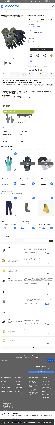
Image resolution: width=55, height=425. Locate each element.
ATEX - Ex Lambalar (32, 389)
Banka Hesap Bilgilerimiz (47, 394)
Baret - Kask (3, 379)
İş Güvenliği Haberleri (46, 395)
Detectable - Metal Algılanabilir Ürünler (32, 382)
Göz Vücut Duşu (18, 391)
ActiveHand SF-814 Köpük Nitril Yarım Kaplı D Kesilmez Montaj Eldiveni (9, 179)
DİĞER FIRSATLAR (5, 193)
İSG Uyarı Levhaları (18, 390)
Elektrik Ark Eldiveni (42, 15)
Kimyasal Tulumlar (18, 387)
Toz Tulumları (17, 388)
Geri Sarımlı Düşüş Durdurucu (6, 391)
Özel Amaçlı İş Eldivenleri (31, 15)
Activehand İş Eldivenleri (6, 177)
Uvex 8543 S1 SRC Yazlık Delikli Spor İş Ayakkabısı (15, 281)
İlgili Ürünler (37, 149)
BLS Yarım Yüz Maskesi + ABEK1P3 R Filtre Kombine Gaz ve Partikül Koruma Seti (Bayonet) (15, 312)
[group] (13, 38)
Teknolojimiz (44, 391)
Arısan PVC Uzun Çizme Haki (26, 223)
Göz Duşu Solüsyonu (5, 390)
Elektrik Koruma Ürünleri (33, 379)
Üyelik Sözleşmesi (45, 381)
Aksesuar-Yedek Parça (20, 149)
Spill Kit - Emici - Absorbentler (7, 388)
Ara (51, 240)
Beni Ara (51, 74)
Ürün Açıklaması (4, 74)
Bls (39, 221)
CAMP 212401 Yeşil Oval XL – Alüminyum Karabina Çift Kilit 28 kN (14, 250)
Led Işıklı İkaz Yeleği (11, 331)
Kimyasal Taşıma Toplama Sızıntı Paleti (34, 394)
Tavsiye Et (38, 66)
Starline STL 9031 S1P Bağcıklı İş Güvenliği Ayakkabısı (14, 261)
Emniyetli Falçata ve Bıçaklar (34, 383)
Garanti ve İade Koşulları (47, 388)
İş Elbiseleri (17, 379)
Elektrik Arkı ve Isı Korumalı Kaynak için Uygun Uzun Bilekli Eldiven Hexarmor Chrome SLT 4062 (45, 179)
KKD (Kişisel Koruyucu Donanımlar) (13, 15)
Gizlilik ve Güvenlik (45, 384)
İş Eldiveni (23, 15)
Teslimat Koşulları (45, 379)
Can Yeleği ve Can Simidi (33, 392)
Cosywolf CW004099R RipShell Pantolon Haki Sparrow (14, 292)
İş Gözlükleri (17, 382)
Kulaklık (2, 384)
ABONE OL (50, 360)
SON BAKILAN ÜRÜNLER (16, 193)
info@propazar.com (7, 410)
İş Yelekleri (17, 385)
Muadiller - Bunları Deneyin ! (7, 149)
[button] (13, 58)
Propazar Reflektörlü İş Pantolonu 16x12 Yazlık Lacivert (9, 224)
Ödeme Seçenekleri (13, 74)
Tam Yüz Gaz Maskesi (5, 385)
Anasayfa (3, 15)
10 (28, 347)
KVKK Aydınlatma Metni (46, 390)
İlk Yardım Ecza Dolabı (5, 393)
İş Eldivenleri (17, 384)
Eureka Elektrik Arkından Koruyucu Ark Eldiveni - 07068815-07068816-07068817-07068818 (27, 179)
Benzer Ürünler (30, 149)
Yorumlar (24, 74)
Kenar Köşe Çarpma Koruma (34, 390)
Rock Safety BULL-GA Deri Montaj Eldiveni (14, 301)
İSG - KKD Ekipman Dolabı (34, 387)
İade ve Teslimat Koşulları (40, 74)
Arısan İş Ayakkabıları (24, 221)
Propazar (4, 221)
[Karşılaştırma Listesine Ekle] (16, 171)
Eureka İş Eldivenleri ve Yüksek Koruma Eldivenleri (26, 177)
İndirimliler (44, 149)
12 (33, 347)
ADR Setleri (31, 396)
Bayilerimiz (44, 385)
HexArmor (32, 24)
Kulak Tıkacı (3, 382)
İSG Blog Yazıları (45, 397)
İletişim (43, 393)
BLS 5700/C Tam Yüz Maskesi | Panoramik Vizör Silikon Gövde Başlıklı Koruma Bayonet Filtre (45, 224)
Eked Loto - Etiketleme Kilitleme (33, 386)
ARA (52, 11)
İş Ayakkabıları (17, 381)
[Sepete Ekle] (15, 183)
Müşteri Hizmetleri (45, 387)
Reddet (36, 418)
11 (31, 347)
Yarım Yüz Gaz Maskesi (5, 387)
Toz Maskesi (3, 381)
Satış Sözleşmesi (45, 382)
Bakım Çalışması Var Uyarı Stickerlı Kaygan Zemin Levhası (14, 271)
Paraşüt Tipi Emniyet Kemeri (20, 393)
